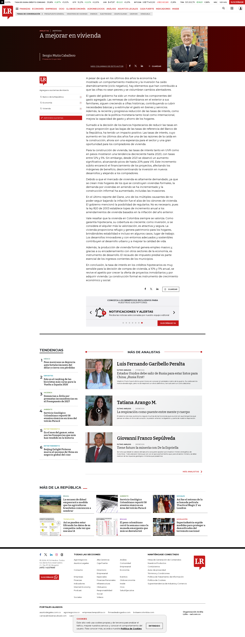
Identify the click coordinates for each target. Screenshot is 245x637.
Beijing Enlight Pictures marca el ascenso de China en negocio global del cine (61, 452)
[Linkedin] (142, 66)
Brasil (66, 496)
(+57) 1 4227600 (47, 567)
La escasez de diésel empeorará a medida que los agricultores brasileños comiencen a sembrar (77, 505)
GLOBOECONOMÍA (75, 9)
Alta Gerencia (103, 560)
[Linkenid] (52, 555)
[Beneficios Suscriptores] (232, 8)
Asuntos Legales (81, 563)
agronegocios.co (72, 612)
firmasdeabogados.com (119, 612)
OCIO (61, 9)
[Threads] (63, 555)
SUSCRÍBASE (237, 2)
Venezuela (145, 14)
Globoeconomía (127, 580)
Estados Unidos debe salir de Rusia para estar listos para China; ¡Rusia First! (157, 375)
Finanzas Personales (106, 580)
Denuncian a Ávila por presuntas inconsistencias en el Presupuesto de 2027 (61, 399)
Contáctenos (154, 566)
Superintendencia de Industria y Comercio (167, 583)
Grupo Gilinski (120, 14)
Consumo (78, 570)
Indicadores (79, 583)
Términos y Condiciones (159, 573)
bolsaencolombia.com (143, 612)
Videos (100, 597)
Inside (122, 583)
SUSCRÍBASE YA (168, 323)
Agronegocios (80, 560)
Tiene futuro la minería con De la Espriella (147, 448)
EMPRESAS (51, 9)
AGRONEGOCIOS (95, 9)
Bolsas (123, 519)
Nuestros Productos (157, 563)
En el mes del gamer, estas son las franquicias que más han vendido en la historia (60, 435)
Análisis (123, 560)
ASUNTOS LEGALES (128, 9)
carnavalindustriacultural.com (53, 616)
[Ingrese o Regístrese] (240, 8)
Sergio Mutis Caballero (58, 55)
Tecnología (68, 519)
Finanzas (78, 580)
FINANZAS (25, 9)
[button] (90, 312)
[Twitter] (135, 66)
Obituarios (101, 587)
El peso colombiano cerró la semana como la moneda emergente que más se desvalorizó (134, 526)
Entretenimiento (52, 429)
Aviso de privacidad (157, 570)
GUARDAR (156, 66)
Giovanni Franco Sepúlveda (146, 438)
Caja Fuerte (102, 563)
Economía (124, 570)
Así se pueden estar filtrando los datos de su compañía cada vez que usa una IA (76, 526)
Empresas (78, 577)
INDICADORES (163, 9)
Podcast (78, 590)
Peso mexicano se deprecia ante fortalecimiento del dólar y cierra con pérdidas (59, 365)
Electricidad (105, 14)
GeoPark (134, 14)
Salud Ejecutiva (127, 590)
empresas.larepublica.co (93, 612)
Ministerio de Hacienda (77, 14)
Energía (93, 14)
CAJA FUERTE (147, 9)
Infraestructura (103, 583)
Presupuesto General (54, 14)
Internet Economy (82, 587)
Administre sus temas (53, 118)
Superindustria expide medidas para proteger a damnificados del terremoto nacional (191, 526)
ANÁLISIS (111, 9)
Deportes (48, 376)
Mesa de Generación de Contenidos (164, 560)
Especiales (102, 577)
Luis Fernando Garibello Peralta (151, 364)
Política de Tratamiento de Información (166, 577)
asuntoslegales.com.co (50, 612)
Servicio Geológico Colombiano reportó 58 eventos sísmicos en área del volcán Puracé (60, 417)
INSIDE (175, 9)
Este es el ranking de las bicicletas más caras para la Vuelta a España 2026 (60, 382)
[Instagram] (57, 555)
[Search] (223, 8)
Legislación (182, 519)
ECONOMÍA (38, 9)
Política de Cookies (131, 628)
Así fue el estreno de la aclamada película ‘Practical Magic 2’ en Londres (190, 503)
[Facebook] (129, 66)
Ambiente (48, 409)
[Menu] (17, 9)
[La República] (7, 12)
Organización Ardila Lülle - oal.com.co (193, 613)
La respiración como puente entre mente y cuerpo (153, 412)
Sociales (181, 496)
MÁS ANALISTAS (191, 471)
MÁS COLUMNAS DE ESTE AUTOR (107, 66)
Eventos (123, 577)
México (47, 359)
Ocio (122, 587)
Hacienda (48, 393)
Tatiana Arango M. (136, 402)
